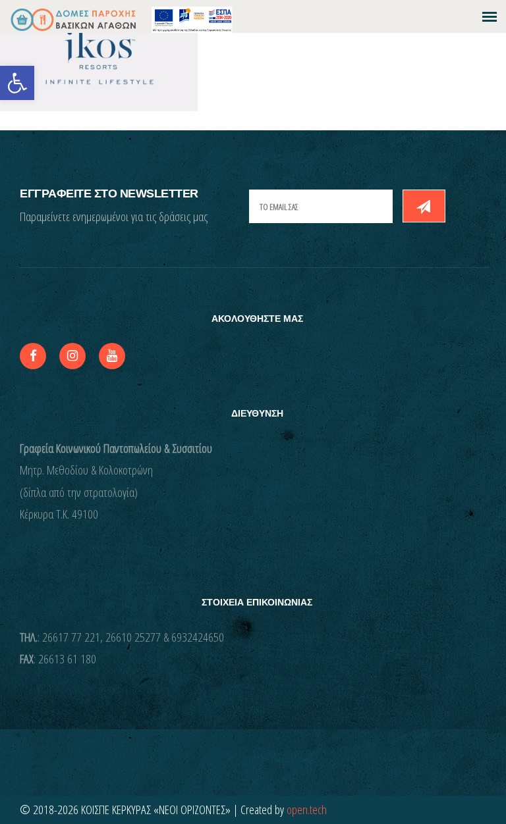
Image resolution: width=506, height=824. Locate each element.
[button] (17, 83)
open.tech (307, 809)
